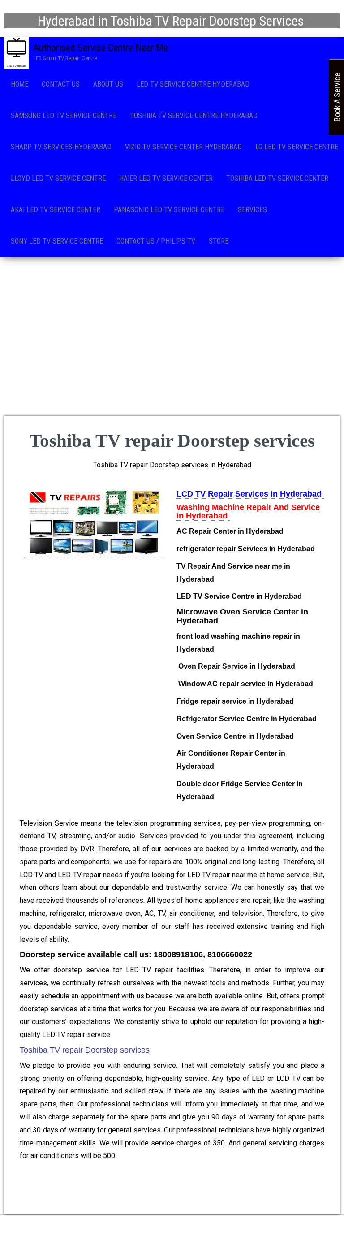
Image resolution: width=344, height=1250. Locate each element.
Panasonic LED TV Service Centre (169, 209)
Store (218, 241)
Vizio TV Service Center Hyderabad (183, 147)
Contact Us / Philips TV (155, 241)
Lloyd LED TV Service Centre (58, 178)
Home (19, 84)
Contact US (61, 84)
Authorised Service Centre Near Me (100, 47)
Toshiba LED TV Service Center (277, 178)
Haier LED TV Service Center (166, 178)
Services (252, 209)
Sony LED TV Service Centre (57, 241)
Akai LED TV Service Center (55, 209)
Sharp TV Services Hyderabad (61, 147)
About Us (108, 84)
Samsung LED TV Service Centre (63, 115)
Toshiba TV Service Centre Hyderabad (194, 115)
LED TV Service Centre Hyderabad (193, 84)
